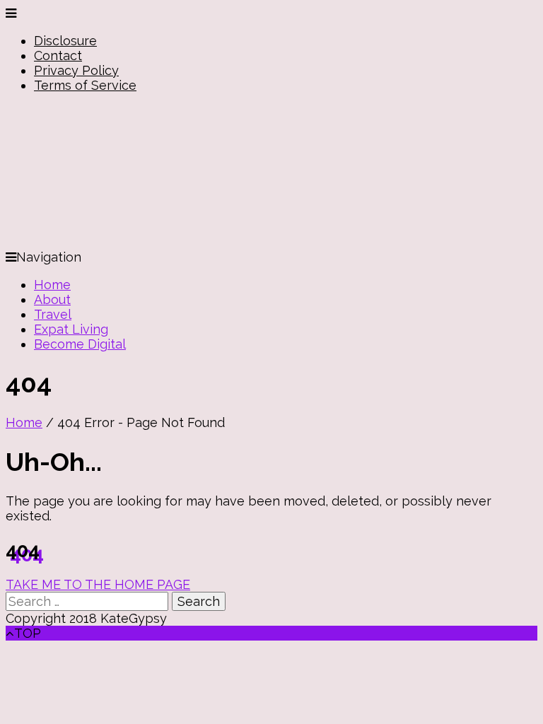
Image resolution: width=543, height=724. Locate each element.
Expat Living (71, 329)
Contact (58, 55)
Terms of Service (85, 85)
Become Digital (80, 344)
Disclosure (65, 40)
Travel (52, 314)
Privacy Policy (76, 70)
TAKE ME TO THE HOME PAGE (98, 584)
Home (52, 284)
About (52, 299)
